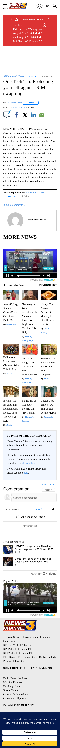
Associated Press (14, 102)
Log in (43, 485)
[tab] (12, 509)
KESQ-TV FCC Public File (18, 645)
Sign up (51, 485)
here (26, 472)
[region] (30, 530)
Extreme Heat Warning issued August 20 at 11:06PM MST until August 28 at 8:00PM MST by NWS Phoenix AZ (28, 35)
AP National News (35, 192)
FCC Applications (27, 657)
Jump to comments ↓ (14, 204)
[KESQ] (21, 6)
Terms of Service (12, 637)
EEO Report (9, 657)
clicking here (29, 463)
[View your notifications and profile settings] (53, 509)
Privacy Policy (30, 637)
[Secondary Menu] (7, 5)
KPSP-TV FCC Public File (17, 649)
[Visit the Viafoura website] (49, 573)
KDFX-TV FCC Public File (18, 653)
